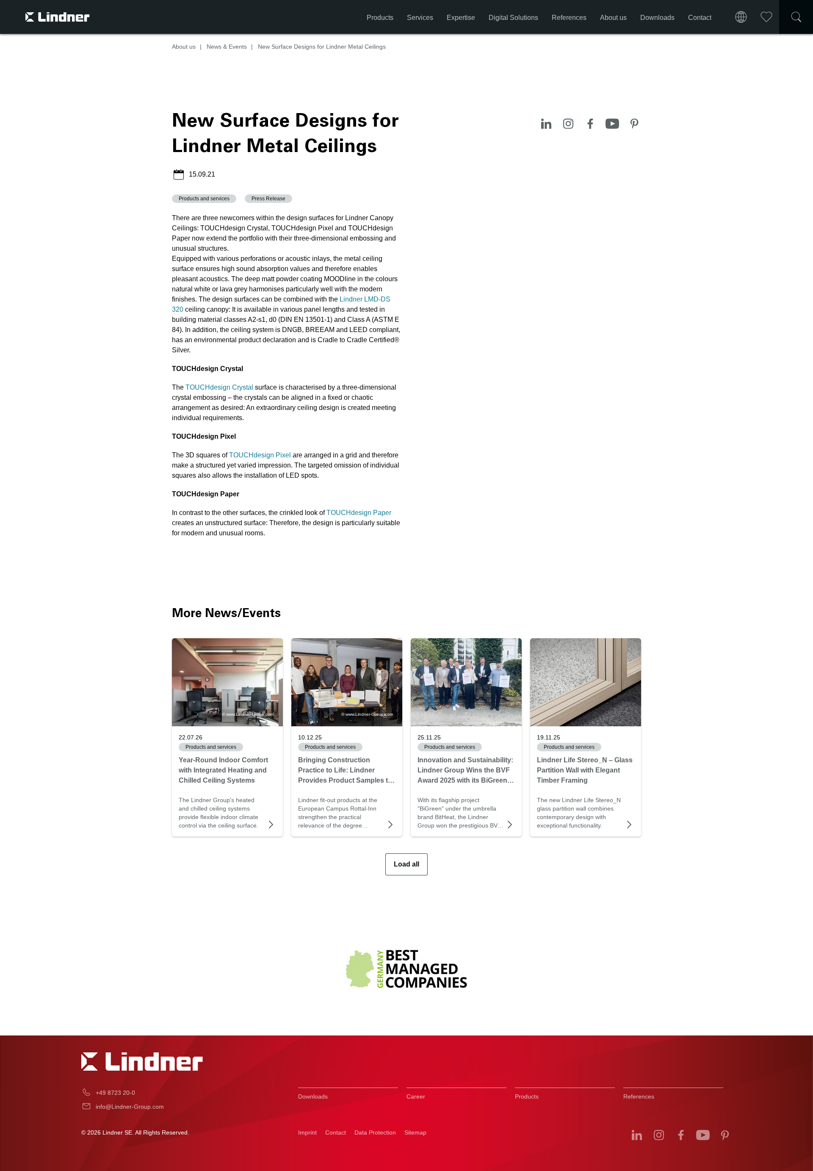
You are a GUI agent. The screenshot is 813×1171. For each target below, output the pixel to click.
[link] (466, 682)
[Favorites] (766, 17)
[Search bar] (796, 17)
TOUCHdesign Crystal (218, 387)
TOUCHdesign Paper (358, 512)
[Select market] (741, 17)
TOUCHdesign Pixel (260, 455)
